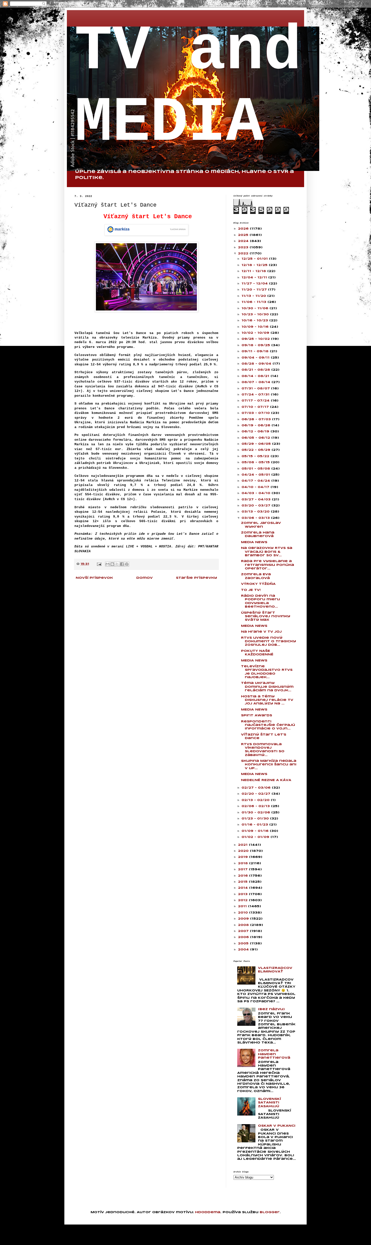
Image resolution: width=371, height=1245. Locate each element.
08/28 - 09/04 (257, 363)
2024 (244, 241)
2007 (244, 931)
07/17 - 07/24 (256, 400)
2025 (244, 235)
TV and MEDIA (188, 87)
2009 (244, 918)
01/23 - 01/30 (256, 818)
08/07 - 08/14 (257, 382)
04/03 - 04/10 (257, 493)
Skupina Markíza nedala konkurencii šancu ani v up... (268, 765)
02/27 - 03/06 (257, 787)
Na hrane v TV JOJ (261, 631)
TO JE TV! (251, 590)
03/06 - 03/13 (256, 518)
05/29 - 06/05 (257, 443)
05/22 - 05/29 (257, 450)
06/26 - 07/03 (257, 419)
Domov (144, 577)
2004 (244, 949)
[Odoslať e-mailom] (107, 564)
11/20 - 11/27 (255, 289)
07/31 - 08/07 (256, 388)
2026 (244, 228)
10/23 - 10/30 (256, 314)
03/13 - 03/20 (256, 511)
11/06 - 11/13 (255, 302)
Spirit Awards (256, 715)
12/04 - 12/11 (255, 277)
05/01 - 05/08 (256, 468)
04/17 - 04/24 (256, 480)
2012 (243, 900)
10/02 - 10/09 (256, 332)
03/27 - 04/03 (257, 499)
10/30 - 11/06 (256, 308)
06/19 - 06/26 (257, 425)
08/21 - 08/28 (256, 369)
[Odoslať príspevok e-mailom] (99, 564)
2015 (243, 881)
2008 (244, 925)
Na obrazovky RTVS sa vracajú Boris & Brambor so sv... (266, 552)
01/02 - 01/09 (256, 837)
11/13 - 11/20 (254, 296)
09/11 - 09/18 (256, 351)
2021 (243, 844)
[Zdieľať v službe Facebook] (121, 564)
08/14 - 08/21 (256, 376)
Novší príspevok (94, 577)
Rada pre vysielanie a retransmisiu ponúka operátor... (267, 565)
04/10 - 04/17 (256, 487)
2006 (244, 937)
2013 (243, 894)
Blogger (270, 1212)
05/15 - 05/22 (256, 456)
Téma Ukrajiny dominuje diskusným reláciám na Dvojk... (267, 687)
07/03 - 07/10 (256, 413)
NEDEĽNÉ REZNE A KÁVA (266, 780)
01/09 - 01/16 (256, 831)
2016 (243, 875)
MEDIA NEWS (254, 542)
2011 (243, 906)
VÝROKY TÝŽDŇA (258, 584)
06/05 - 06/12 (256, 437)
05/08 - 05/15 (256, 462)
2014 (243, 887)
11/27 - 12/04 (255, 283)
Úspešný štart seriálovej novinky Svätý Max (265, 616)
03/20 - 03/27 (257, 505)
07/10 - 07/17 (256, 407)
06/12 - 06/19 (256, 431)
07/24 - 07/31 (256, 394)
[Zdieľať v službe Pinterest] (126, 564)
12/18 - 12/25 (255, 265)
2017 (243, 869)
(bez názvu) (271, 1009)
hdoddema (207, 1212)
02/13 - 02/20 (256, 800)
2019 (243, 857)
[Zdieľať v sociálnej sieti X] (117, 564)
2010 (243, 912)
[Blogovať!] (112, 564)
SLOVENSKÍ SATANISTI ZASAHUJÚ (269, 1103)
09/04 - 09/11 (256, 357)
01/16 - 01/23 (255, 824)
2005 (244, 943)
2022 (244, 253)
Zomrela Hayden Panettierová (274, 1054)
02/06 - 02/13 (256, 806)
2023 (244, 247)
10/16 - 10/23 (255, 320)
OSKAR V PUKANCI (276, 1125)
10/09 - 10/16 (256, 326)
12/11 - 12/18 (254, 271)
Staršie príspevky (196, 577)
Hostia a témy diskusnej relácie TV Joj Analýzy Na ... (267, 700)
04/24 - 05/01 (256, 474)
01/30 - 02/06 (256, 812)
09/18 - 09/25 (256, 345)
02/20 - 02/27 (257, 793)
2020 (244, 851)
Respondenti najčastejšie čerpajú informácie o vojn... (268, 725)
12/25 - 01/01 (255, 258)
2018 (243, 863)
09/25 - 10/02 (256, 339)
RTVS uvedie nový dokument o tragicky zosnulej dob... (268, 641)
